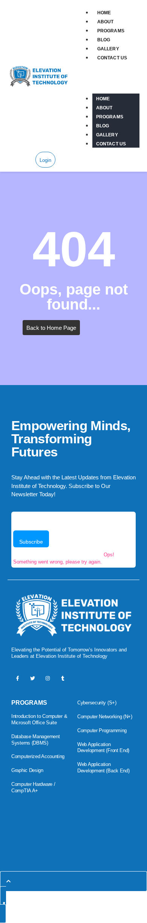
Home (104, 12)
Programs (110, 30)
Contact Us (112, 57)
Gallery (108, 48)
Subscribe (31, 542)
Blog (103, 39)
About (105, 21)
